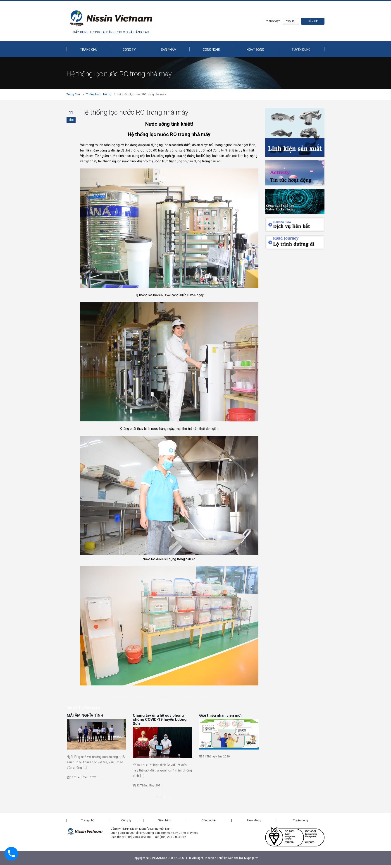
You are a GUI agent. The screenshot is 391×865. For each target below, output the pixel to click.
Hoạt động (255, 49)
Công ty (129, 49)
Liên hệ (313, 21)
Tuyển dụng (301, 49)
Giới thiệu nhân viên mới (220, 715)
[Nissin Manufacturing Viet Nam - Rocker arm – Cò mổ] (111, 18)
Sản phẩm (168, 49)
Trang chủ (88, 49)
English (291, 21)
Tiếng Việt (273, 21)
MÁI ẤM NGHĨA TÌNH (85, 715)
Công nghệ (211, 49)
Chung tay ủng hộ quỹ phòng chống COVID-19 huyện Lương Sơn (159, 719)
